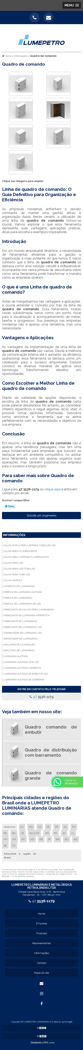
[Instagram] (41, 994)
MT (23, 839)
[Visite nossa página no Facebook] (41, 1004)
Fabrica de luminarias (17, 597)
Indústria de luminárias (19, 650)
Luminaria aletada (15, 656)
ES (39, 826)
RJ (22, 826)
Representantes (41, 943)
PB (41, 839)
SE (5, 845)
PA (55, 833)
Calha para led (13, 562)
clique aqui (52, 489)
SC (65, 826)
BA (14, 833)
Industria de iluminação (19, 644)
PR (56, 826)
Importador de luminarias (20, 638)
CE (22, 833)
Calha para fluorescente (20, 551)
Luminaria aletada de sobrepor (23, 679)
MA (14, 839)
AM (47, 833)
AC (64, 833)
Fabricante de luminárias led (22, 627)
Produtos (41, 933)
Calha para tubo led (16, 574)
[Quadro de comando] (21, 83)
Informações (14, 535)
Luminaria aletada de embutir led (25, 673)
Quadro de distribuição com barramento (51, 752)
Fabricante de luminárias (20, 621)
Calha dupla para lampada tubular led (29, 545)
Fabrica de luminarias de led (22, 603)
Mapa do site (41, 972)
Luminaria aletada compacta (22, 668)
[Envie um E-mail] (49, 17)
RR (75, 839)
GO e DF (34, 833)
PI (49, 839)
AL (72, 833)
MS (32, 839)
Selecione (9, 826)
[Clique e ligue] (34, 17)
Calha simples (12, 580)
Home (41, 913)
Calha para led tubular (19, 568)
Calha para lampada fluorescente (26, 557)
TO (14, 845)
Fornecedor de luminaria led (22, 632)
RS (74, 826)
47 (43, 697)
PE (5, 833)
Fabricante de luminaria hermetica (26, 615)
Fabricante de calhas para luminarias (28, 609)
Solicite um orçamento (41, 515)
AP (5, 839)
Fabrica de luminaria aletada (22, 592)
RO (66, 839)
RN (57, 839)
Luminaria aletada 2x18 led (21, 662)
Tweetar (9, 506)
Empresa (41, 923)
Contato (41, 962)
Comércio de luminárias (19, 586)
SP (48, 826)
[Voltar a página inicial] (41, 37)
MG (31, 826)
